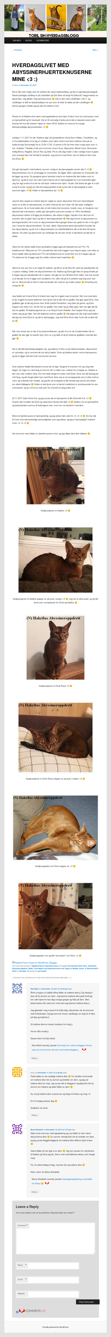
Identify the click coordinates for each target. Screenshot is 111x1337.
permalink (42, 971)
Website (21, 1293)
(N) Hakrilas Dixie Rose (77, 966)
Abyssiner (92, 966)
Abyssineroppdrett (20, 968)
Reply (35, 1058)
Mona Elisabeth (36, 1129)
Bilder (30, 968)
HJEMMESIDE (42, 40)
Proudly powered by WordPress (55, 1327)
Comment (23, 1225)
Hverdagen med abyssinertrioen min (49, 968)
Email (22, 1279)
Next (96, 50)
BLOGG (28, 40)
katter (81, 968)
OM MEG (17, 40)
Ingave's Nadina (71, 968)
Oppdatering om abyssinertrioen (45, 966)
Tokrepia (22, 971)
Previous (17, 50)
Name (22, 1265)
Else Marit (34, 989)
